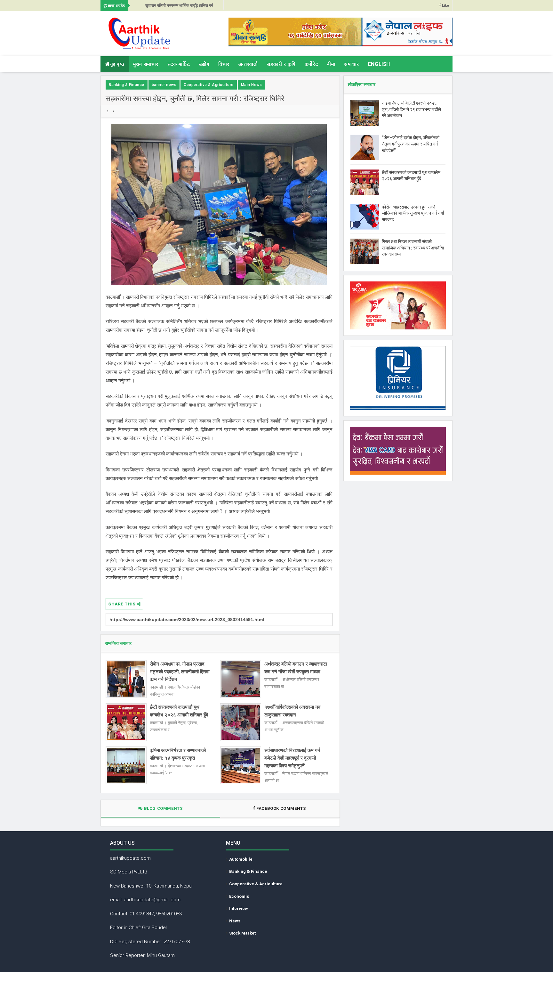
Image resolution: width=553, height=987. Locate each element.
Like (445, 6)
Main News (251, 85)
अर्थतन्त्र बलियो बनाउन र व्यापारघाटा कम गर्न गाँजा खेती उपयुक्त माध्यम (295, 668)
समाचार (351, 64)
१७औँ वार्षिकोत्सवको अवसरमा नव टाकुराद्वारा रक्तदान (292, 711)
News (234, 921)
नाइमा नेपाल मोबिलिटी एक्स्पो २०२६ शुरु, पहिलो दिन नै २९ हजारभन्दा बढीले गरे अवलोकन (411, 109)
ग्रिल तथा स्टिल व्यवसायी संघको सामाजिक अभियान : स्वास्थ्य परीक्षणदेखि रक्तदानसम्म (413, 248)
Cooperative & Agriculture (209, 85)
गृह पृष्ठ (117, 64)
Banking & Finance (126, 85)
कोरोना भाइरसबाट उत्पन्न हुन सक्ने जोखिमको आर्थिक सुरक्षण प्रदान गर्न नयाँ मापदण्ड (413, 213)
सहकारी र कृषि (281, 64)
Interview (238, 908)
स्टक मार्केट (178, 64)
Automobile (240, 859)
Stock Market (242, 933)
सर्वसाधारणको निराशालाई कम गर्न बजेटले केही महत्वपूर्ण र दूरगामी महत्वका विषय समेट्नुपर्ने (292, 758)
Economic (239, 896)
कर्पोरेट (311, 64)
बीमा (331, 64)
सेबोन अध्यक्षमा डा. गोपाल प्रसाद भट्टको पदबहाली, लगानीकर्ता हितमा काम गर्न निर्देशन (179, 671)
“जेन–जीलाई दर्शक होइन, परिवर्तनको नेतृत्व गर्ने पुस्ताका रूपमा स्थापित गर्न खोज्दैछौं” (410, 144)
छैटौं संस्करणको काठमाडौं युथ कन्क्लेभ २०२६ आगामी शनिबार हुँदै (179, 711)
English (379, 64)
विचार (223, 64)
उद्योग (204, 64)
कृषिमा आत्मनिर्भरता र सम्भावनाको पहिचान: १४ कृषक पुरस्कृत (178, 754)
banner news (164, 85)
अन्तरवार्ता (248, 64)
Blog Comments (162, 808)
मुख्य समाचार (145, 64)
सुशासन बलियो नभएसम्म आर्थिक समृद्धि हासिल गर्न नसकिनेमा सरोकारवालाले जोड (179, 7)
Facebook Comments (281, 808)
